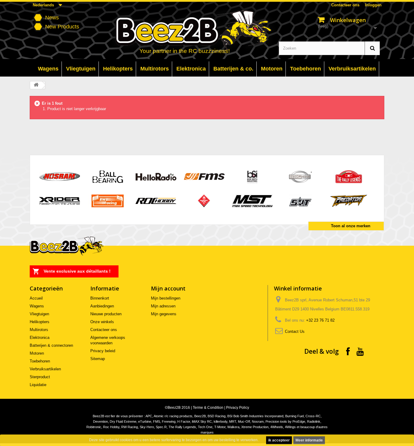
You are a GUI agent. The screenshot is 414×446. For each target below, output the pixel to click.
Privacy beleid (102, 351)
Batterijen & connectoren (51, 345)
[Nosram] (59, 176)
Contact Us (295, 331)
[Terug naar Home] (36, 85)
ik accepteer (279, 440)
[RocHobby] (155, 200)
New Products (62, 27)
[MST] (252, 200)
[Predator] (348, 200)
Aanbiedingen (102, 306)
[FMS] (204, 176)
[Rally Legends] (348, 176)
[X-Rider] (59, 200)
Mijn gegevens (163, 314)
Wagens (37, 306)
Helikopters (39, 322)
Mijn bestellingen (165, 298)
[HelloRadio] (155, 176)
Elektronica (39, 337)
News (52, 18)
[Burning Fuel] (204, 200)
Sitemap (97, 358)
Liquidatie (38, 384)
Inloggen (373, 5)
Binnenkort (99, 298)
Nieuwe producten (106, 314)
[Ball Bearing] (107, 176)
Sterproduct (40, 377)
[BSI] (252, 176)
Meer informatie (309, 440)
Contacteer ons (345, 5)
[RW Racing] (107, 200)
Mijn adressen (163, 306)
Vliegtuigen (39, 314)
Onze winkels (102, 322)
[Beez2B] (207, 31)
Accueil (36, 298)
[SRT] (300, 200)
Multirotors (39, 329)
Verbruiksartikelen (45, 369)
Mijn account (168, 288)
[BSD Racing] (300, 176)
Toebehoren (40, 361)
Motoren (37, 353)
